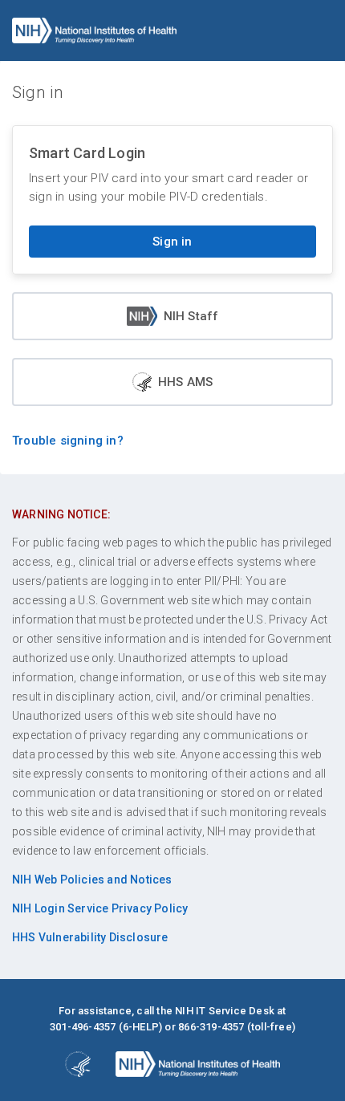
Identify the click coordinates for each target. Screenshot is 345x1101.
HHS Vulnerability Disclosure (90, 937)
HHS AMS (185, 382)
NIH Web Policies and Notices (92, 879)
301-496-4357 (83, 1027)
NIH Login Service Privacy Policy (100, 908)
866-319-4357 (211, 1027)
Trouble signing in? (68, 440)
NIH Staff (191, 316)
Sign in (172, 241)
